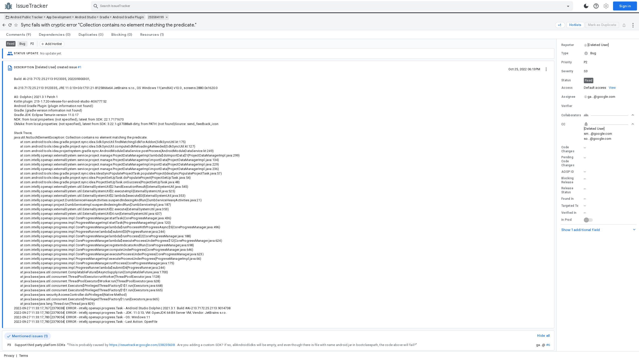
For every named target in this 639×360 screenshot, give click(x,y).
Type (564, 53)
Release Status (567, 190)
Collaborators (571, 115)
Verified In (568, 212)
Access (567, 88)
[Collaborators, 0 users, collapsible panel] (609, 115)
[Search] (96, 6)
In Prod (566, 220)
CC (563, 124)
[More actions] (633, 25)
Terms (23, 356)
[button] (598, 45)
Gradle (104, 17)
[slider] (557, 195)
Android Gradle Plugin (128, 17)
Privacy (9, 356)
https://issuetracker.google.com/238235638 (142, 345)
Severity (567, 71)
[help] (596, 6)
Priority (566, 62)
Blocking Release (567, 180)
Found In (567, 198)
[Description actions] (546, 69)
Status (566, 80)
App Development (59, 17)
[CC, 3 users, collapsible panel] (609, 124)
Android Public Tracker (26, 17)
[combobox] (332, 6)
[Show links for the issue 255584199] (166, 17)
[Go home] (4, 25)
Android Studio (85, 17)
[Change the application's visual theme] (586, 6)
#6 (548, 345)
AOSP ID (567, 172)
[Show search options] (568, 6)
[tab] (18, 34)
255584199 (156, 17)
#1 (79, 67)
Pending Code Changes (567, 161)
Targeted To (569, 206)
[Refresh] (10, 25)
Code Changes (567, 149)
